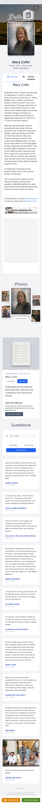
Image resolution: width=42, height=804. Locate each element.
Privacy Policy (15, 795)
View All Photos (21, 319)
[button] (21, 753)
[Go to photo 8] (22, 764)
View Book (10, 381)
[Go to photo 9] (23, 764)
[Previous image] (4, 753)
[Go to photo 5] (18, 764)
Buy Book (22, 381)
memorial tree (32, 198)
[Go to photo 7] (21, 764)
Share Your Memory (14, 414)
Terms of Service (27, 795)
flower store (32, 201)
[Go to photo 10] (25, 764)
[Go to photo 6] (19, 764)
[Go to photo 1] (13, 764)
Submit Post (21, 450)
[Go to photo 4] (17, 764)
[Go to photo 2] (14, 764)
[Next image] (37, 753)
